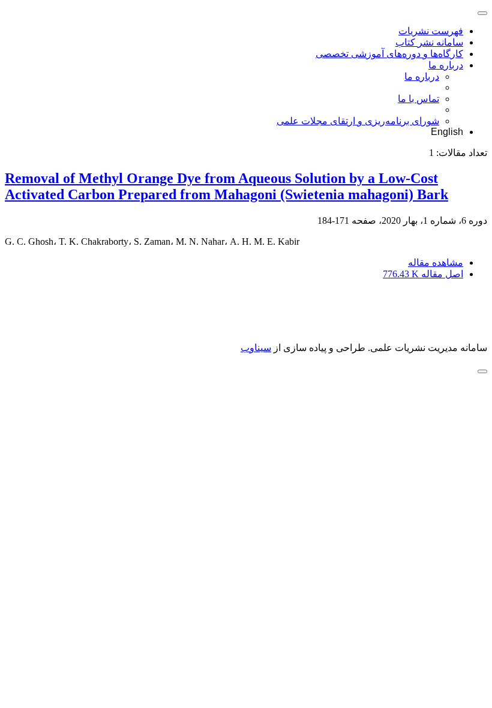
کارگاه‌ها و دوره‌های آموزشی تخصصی (389, 54)
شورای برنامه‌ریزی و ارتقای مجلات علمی (358, 121)
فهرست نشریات (430, 31)
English (447, 132)
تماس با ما (418, 99)
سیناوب (256, 348)
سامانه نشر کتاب (429, 42)
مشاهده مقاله (435, 262)
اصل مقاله (423, 274)
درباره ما (445, 65)
